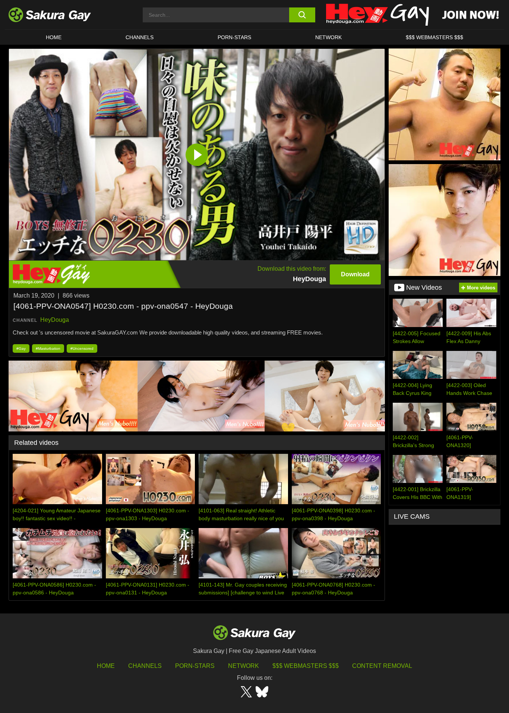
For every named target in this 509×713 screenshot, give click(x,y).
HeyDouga (54, 320)
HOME (53, 37)
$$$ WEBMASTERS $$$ (434, 37)
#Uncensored (82, 348)
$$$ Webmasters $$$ (305, 666)
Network (328, 37)
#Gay (21, 348)
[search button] (302, 14)
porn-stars (234, 37)
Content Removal (382, 666)
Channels (140, 37)
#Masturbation (48, 348)
